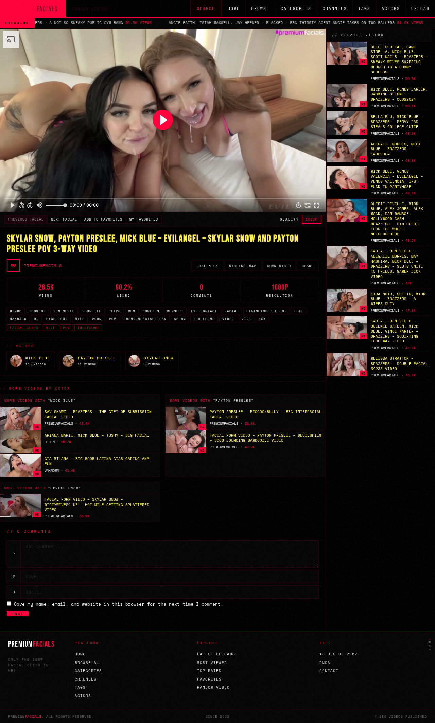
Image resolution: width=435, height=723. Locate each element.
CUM (131, 311)
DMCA (324, 662)
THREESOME (204, 319)
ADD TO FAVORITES (103, 219)
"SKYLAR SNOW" (64, 488)
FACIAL (232, 311)
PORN (97, 319)
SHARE (308, 265)
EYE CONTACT (204, 311)
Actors (391, 8)
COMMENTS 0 (279, 265)
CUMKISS (151, 311)
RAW (429, 643)
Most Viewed (212, 662)
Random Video (213, 687)
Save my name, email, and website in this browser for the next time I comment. (118, 604)
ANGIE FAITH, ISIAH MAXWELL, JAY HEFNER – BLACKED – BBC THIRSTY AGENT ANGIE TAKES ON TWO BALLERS (240, 22)
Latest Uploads (216, 654)
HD (36, 319)
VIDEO (228, 319)
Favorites (209, 679)
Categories (296, 8)
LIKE (207, 265)
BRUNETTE (91, 311)
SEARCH (206, 8)
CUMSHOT (175, 311)
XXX (262, 319)
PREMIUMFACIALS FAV (145, 319)
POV (112, 319)
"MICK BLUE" (62, 400)
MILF (80, 319)
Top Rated (209, 670)
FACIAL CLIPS (24, 327)
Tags (364, 8)
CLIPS (115, 311)
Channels (335, 8)
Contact (328, 670)
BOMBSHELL (64, 311)
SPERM (180, 319)
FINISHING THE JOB (266, 311)
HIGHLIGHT (57, 319)
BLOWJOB (37, 311)
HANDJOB (18, 319)
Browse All (88, 662)
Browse (260, 8)
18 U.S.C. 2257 (338, 654)
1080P (311, 219)
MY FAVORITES (143, 219)
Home (234, 8)
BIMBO (16, 311)
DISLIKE (242, 265)
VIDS (246, 319)
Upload (420, 8)
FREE (299, 311)
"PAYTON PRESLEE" (233, 400)
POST (17, 613)
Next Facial (64, 219)
